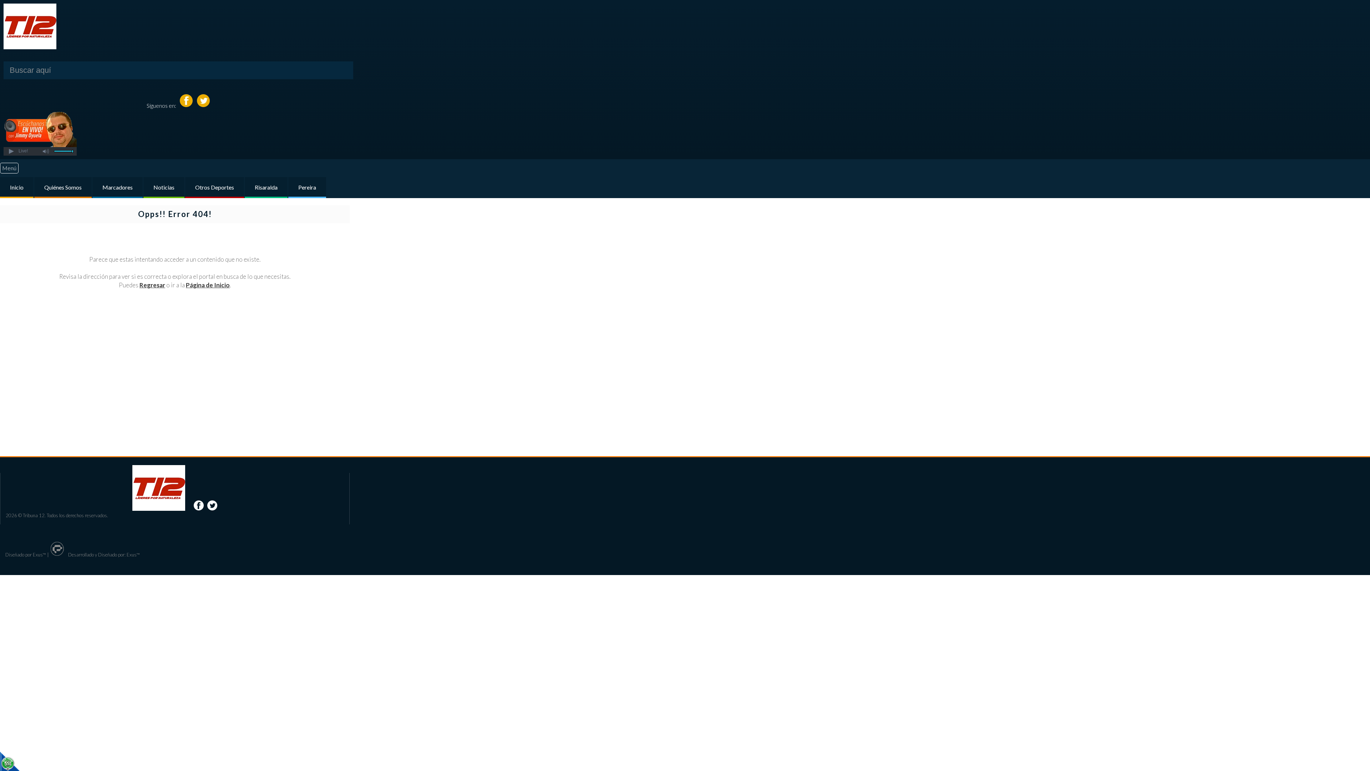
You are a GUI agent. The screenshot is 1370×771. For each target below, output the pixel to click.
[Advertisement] (174, 363)
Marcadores (117, 187)
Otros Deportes (214, 187)
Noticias (163, 187)
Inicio (17, 187)
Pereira (307, 187)
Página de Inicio (208, 285)
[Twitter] (203, 105)
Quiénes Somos (63, 187)
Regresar (152, 285)
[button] (11, 151)
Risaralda (266, 187)
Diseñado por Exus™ (25, 555)
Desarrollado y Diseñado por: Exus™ (103, 555)
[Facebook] (186, 105)
